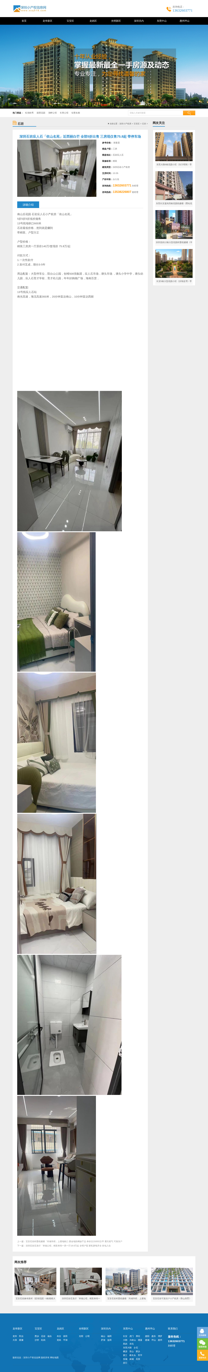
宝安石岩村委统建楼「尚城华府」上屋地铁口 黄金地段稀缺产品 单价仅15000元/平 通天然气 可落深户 (74, 1241)
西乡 (37, 1336)
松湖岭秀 (29, 113)
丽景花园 (41, 113)
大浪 (15, 1340)
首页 (24, 21)
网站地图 (54, 1357)
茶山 (131, 1351)
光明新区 (115, 21)
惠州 (160, 1340)
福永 (50, 1336)
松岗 (43, 1340)
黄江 (125, 1355)
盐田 (109, 1340)
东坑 (131, 1344)
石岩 (144, 124)
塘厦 (140, 1340)
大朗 (125, 1340)
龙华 (15, 1336)
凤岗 (125, 1344)
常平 (140, 1355)
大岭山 (132, 1340)
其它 (125, 1363)
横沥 (125, 1351)
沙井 (37, 1340)
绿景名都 (75, 113)
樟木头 (132, 1355)
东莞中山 (161, 21)
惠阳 (147, 1336)
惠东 (154, 1336)
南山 (103, 1336)
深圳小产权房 (125, 124)
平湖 (65, 1340)
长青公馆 (64, 113)
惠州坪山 (183, 21)
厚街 (138, 1336)
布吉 (59, 1336)
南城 (131, 1359)
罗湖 (103, 1340)
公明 (87, 1336)
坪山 (154, 1340)
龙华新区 (46, 21)
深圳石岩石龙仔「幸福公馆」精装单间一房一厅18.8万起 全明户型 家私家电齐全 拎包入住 (68, 1245)
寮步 (138, 1351)
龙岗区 (92, 21)
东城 (125, 1359)
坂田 (65, 1336)
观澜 (21, 1340)
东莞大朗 (127, 1347)
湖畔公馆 (52, 113)
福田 (109, 1336)
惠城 (147, 1340)
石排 (138, 1359)
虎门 (131, 1336)
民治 (21, 1336)
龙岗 (59, 1340)
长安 (125, 1336)
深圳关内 (138, 21)
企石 (136, 1347)
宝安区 (69, 21)
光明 (81, 1336)
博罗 (160, 1336)
